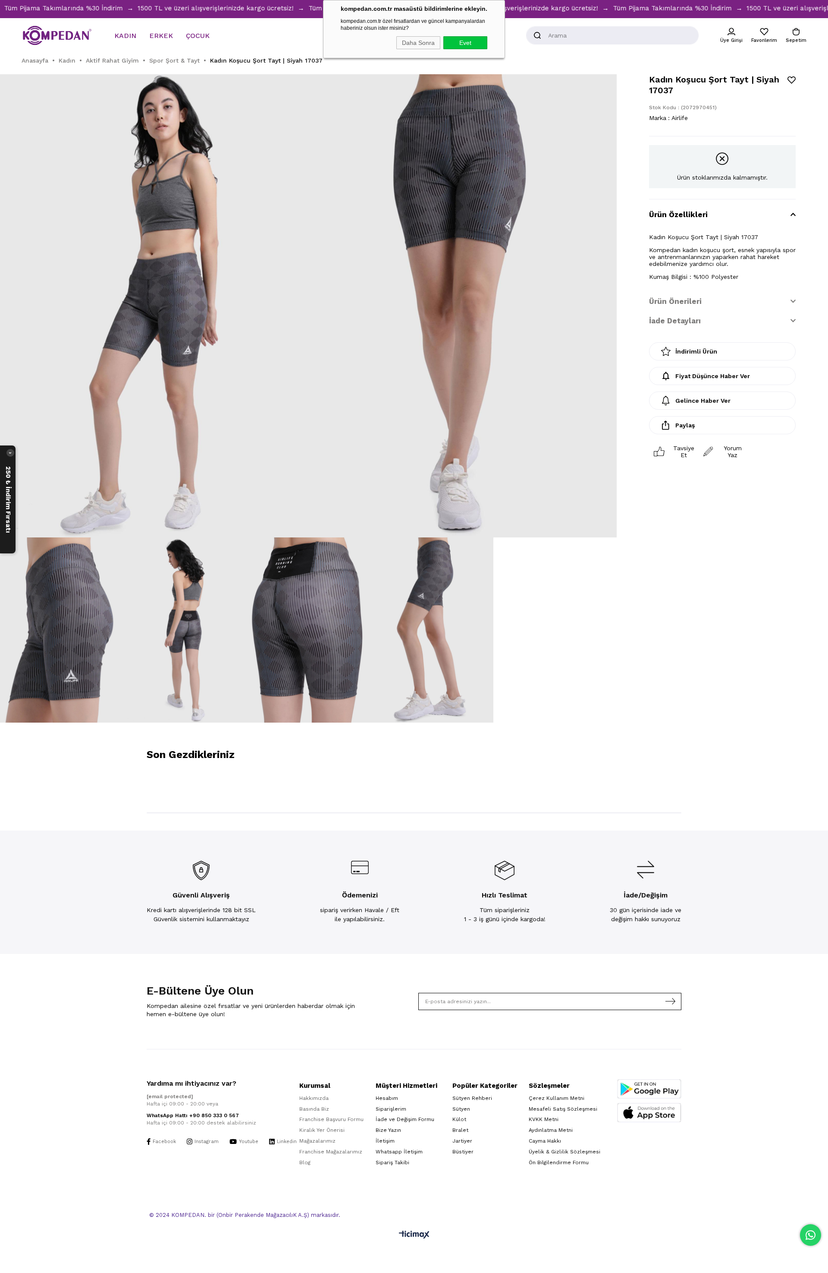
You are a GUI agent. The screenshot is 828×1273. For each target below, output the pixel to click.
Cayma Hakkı (545, 1141)
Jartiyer (462, 1141)
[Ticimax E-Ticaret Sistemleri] (414, 1235)
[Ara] (537, 35)
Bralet (460, 1130)
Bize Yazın (388, 1130)
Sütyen (461, 1109)
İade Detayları (675, 320)
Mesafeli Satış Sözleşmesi (563, 1109)
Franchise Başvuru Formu (331, 1119)
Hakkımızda (314, 1098)
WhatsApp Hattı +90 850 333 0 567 (193, 1115)
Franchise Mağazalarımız (330, 1152)
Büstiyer (463, 1152)
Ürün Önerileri (675, 301)
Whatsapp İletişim (399, 1152)
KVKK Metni (543, 1119)
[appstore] (649, 1112)
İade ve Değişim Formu (405, 1119)
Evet (465, 42)
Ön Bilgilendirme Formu (559, 1162)
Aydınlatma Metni (551, 1130)
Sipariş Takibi (392, 1162)
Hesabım (387, 1098)
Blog (304, 1162)
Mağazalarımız (317, 1141)
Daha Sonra (418, 42)
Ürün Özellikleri (678, 214)
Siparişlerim (391, 1109)
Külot (459, 1119)
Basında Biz (314, 1109)
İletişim (385, 1141)
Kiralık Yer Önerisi (322, 1130)
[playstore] (649, 1089)
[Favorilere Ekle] (791, 80)
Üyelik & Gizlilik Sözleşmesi (564, 1152)
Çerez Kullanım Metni (556, 1098)
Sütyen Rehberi (472, 1098)
